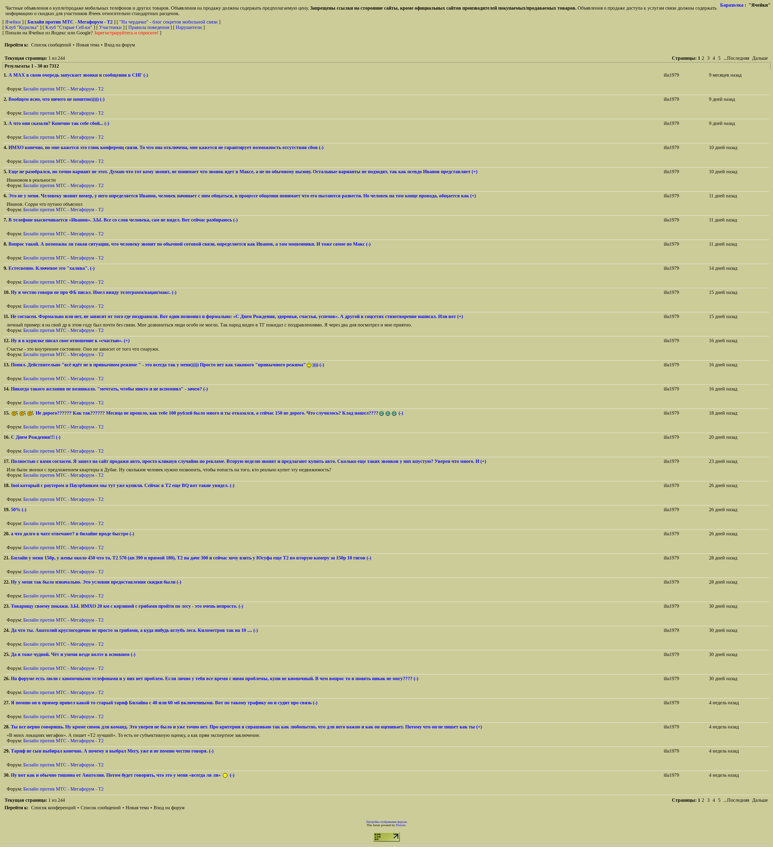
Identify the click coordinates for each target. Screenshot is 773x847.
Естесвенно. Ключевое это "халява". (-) (51, 268)
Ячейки (13, 21)
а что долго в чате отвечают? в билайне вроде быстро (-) (72, 533)
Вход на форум (119, 44)
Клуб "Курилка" (22, 27)
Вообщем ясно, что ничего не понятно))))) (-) (56, 99)
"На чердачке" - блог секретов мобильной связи (168, 21)
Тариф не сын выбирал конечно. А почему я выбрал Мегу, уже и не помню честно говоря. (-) (112, 750)
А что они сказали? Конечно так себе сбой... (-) (58, 123)
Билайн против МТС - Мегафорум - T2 (63, 88)
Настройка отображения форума (386, 821)
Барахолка (731, 5)
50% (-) (18, 509)
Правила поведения (148, 27)
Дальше (760, 58)
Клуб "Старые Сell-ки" (68, 27)
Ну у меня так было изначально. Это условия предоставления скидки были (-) (96, 581)
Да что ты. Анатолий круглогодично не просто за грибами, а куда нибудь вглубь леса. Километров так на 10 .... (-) (134, 630)
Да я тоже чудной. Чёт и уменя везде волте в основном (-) (73, 654)
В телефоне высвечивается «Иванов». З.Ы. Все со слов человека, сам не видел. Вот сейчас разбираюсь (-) (123, 219)
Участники (110, 27)
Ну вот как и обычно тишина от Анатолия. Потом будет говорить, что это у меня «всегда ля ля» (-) (122, 775)
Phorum (401, 825)
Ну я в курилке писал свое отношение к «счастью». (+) (70, 340)
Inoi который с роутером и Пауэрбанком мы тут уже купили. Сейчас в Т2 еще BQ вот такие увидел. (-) (122, 485)
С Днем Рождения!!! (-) (35, 437)
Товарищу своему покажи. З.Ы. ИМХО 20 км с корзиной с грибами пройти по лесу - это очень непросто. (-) (127, 606)
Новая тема (87, 44)
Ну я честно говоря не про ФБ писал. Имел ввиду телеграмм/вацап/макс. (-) (93, 292)
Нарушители (189, 27)
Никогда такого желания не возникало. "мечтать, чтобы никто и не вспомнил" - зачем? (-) (109, 388)
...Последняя (736, 58)
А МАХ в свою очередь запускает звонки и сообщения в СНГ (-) (78, 75)
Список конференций (53, 807)
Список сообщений (51, 44)
